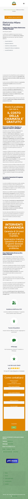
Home (5, 9)
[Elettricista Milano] (14, 3)
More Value (14, 496)
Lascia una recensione (7, 451)
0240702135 (14, 382)
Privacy (13, 449)
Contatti (7, 484)
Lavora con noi (8, 481)
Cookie (4, 449)
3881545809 (10, 443)
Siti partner (15, 451)
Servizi (6, 475)
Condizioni (8, 449)
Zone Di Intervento (11, 9)
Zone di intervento (9, 478)
